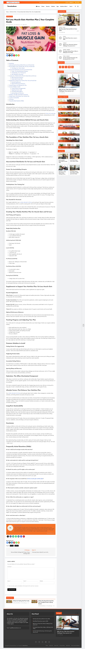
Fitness (43, 6)
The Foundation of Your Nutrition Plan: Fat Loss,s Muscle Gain (22, 66)
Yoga (58, 6)
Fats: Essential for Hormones (17, 74)
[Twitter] (8, 536)
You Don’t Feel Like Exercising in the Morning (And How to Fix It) (70, 58)
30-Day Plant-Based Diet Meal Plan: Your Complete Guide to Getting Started (46, 602)
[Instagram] (21, 536)
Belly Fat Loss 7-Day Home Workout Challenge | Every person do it (70, 45)
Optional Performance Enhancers (18, 83)
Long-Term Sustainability (14, 97)
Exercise (48, 6)
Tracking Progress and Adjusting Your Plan (18, 85)
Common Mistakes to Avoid (14, 86)
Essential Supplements (16, 82)
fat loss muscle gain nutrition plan (35, 478)
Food (71, 6)
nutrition (16, 545)
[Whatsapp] (16, 55)
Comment (9, 566)
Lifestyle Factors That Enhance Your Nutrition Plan (19, 96)
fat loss (11, 545)
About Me (51, 645)
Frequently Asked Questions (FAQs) (16, 101)
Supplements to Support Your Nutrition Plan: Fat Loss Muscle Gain (22, 80)
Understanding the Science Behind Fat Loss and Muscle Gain (21, 65)
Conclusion (11, 99)
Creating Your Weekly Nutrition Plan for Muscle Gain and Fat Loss (22, 76)
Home (38, 6)
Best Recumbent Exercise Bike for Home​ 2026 (63, 161)
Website (41, 581)
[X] (10, 55)
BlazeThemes (25, 645)
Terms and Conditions (75, 645)
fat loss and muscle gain (50, 113)
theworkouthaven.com (50, 533)
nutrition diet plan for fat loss (26, 202)
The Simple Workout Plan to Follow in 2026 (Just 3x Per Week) (70, 52)
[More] (19, 55)
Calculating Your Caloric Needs (18, 68)
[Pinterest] (14, 55)
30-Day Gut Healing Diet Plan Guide (21, 601)
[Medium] (13, 536)
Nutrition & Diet (63, 6)
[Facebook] (7, 55)
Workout (53, 6)
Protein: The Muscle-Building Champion (20, 71)
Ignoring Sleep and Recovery (18, 93)
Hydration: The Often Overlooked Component (18, 94)
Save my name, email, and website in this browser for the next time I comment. (24, 586)
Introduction (11, 63)
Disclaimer (68, 645)
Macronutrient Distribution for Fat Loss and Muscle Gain (20, 69)
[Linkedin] (12, 55)
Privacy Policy (62, 645)
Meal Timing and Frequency (17, 77)
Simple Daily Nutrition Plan (17, 79)
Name (9, 581)
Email (25, 581)
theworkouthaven (10, 24)
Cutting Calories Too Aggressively (18, 88)
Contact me (56, 645)
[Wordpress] (18, 536)
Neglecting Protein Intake (17, 90)
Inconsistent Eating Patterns (17, 91)
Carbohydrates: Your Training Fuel (19, 72)
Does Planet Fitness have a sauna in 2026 (48, 2)
